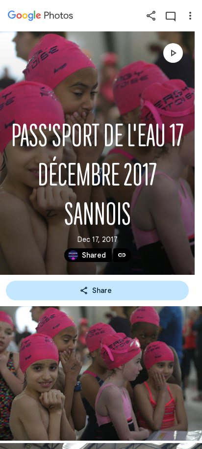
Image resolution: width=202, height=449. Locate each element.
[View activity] (170, 16)
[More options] (190, 16)
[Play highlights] (173, 53)
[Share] (151, 16)
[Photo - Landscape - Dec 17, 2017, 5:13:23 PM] (101, 373)
